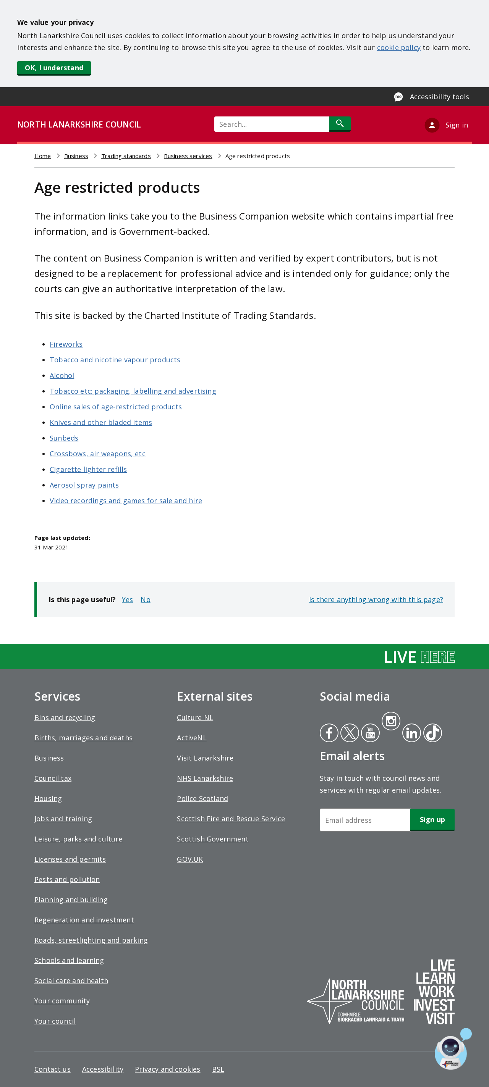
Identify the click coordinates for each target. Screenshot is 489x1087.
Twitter (348, 733)
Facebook (329, 733)
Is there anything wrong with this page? (376, 599)
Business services (188, 156)
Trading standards (126, 156)
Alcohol (62, 375)
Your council (55, 1021)
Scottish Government (212, 838)
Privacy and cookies (167, 1069)
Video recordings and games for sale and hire (126, 500)
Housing (48, 798)
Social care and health (71, 980)
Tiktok (431, 733)
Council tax (52, 778)
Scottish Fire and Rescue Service (231, 818)
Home (42, 156)
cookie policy (399, 47)
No (145, 599)
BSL (218, 1069)
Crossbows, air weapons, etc (98, 453)
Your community (62, 1000)
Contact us (52, 1069)
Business (76, 156)
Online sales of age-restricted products (116, 406)
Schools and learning (69, 960)
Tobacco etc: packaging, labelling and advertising (133, 391)
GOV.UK (190, 859)
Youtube (369, 733)
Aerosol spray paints (84, 484)
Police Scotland (202, 798)
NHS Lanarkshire (205, 778)
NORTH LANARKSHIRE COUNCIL (79, 124)
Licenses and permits (70, 859)
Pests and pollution (67, 879)
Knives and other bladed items (101, 422)
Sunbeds (64, 438)
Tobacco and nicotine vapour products (115, 359)
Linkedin (410, 733)
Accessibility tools (439, 96)
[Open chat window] (453, 1049)
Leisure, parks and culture (78, 838)
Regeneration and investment (84, 919)
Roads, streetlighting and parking (91, 940)
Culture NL (195, 717)
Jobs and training (63, 818)
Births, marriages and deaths (83, 737)
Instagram (390, 722)
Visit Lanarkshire (205, 757)
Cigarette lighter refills (88, 469)
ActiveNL (191, 737)
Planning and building (71, 899)
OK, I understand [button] (54, 67)
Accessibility (102, 1069)
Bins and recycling (64, 717)
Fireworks (66, 344)
